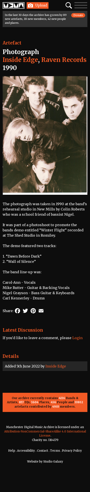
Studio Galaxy (53, 461)
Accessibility (26, 451)
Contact (42, 451)
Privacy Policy (72, 451)
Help (11, 451)
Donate (78, 15)
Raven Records (64, 60)
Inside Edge (55, 366)
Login (77, 338)
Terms (55, 451)
